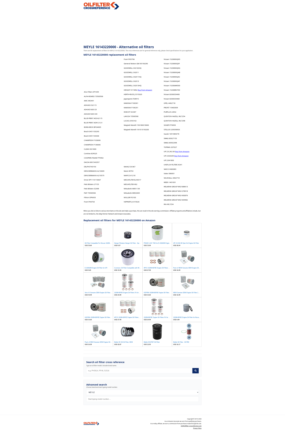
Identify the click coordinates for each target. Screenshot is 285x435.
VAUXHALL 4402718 (172, 178)
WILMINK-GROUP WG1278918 (176, 191)
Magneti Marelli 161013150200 (136, 129)
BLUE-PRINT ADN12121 (93, 122)
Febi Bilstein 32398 (91, 188)
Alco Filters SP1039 (91, 92)
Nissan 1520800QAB (172, 72)
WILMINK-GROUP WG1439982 (176, 200)
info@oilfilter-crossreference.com (191, 426)
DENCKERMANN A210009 (94, 171)
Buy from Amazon (145, 90)
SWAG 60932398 (170, 143)
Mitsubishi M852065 (132, 193)
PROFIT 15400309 (171, 107)
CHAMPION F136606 (92, 145)
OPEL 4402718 (169, 103)
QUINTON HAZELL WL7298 (174, 121)
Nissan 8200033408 (172, 94)
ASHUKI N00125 (90, 109)
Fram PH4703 (89, 202)
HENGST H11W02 (130, 90)
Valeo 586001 (169, 173)
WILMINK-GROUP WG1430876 (176, 195)
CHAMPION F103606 (92, 140)
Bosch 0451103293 (91, 131)
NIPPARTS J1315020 (131, 202)
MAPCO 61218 (129, 175)
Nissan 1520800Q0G (172, 68)
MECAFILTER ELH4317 (132, 180)
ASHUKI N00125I (90, 114)
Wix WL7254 (169, 204)
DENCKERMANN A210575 (94, 175)
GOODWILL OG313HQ (132, 85)
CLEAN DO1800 (90, 149)
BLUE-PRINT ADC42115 (93, 118)
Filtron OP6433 (90, 197)
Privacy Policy (197, 428)
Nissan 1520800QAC (172, 77)
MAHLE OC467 (129, 167)
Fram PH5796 (129, 59)
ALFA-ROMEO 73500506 (93, 96)
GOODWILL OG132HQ (132, 68)
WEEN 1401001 (170, 182)
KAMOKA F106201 (131, 107)
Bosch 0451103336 (91, 136)
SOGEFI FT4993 (170, 125)
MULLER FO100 (130, 197)
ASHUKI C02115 (90, 105)
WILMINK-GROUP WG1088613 (176, 186)
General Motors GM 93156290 (136, 63)
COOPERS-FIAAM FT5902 (94, 158)
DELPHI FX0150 (90, 167)
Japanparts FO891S (131, 99)
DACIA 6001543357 (92, 162)
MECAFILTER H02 (130, 184)
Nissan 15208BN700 (172, 90)
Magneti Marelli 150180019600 (136, 125)
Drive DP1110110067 (92, 180)
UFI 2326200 (169, 156)
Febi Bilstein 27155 (91, 184)
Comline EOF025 (90, 153)
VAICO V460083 (170, 169)
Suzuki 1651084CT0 (171, 134)
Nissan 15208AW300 (172, 85)
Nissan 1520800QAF (172, 81)
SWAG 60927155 (170, 138)
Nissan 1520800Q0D (172, 59)
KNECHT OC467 (130, 112)
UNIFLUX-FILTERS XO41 (173, 165)
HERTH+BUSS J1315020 (133, 94)
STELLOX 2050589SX (172, 129)
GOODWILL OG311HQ (132, 77)
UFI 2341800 (169, 160)
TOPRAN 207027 (170, 147)
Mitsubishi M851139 (132, 188)
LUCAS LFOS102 (130, 121)
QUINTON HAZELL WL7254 (174, 116)
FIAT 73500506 (90, 193)
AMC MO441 (89, 101)
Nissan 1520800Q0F (172, 63)
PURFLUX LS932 (170, 112)
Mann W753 (128, 171)
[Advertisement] (142, 27)
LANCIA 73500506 (131, 116)
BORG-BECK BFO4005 (92, 127)
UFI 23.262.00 (169, 151)
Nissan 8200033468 (172, 99)
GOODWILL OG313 (131, 81)
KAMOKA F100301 (131, 103)
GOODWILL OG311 (131, 72)
